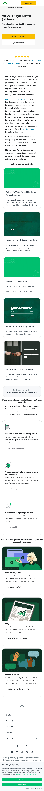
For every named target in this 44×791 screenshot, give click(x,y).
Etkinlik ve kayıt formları (15, 7)
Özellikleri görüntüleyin (16, 448)
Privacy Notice (21, 775)
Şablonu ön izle (18, 43)
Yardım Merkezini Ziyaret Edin (18, 689)
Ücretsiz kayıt (28, 3)
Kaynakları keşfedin (14, 587)
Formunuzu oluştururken (15, 99)
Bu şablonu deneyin (18, 36)
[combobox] (22, 745)
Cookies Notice (32, 775)
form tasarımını (28, 129)
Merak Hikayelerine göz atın (17, 638)
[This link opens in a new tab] (11, 752)
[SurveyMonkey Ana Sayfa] (5, 3)
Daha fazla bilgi (13, 527)
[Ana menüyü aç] (38, 3)
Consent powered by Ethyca (32, 788)
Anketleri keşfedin (14, 489)
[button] (22, 715)
